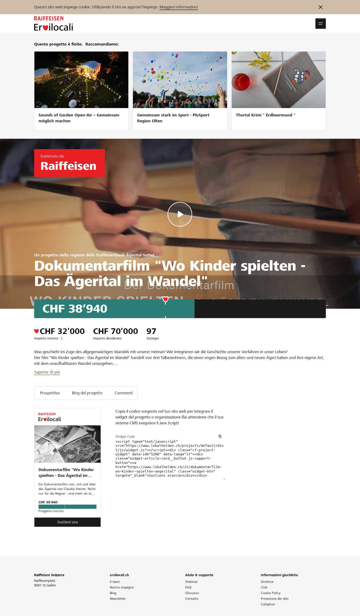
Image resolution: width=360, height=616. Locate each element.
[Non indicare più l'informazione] (320, 7)
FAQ (188, 587)
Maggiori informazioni (179, 7)
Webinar (191, 582)
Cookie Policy (271, 593)
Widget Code (125, 436)
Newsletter (118, 599)
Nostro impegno (122, 587)
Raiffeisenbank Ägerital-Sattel (125, 255)
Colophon (268, 604)
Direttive (267, 582)
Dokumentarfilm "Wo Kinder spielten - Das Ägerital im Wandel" (66, 473)
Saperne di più (47, 372)
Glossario (192, 593)
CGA (264, 587)
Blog (113, 593)
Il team (115, 582)
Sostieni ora (67, 522)
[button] (320, 23)
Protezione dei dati (275, 599)
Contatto (191, 599)
